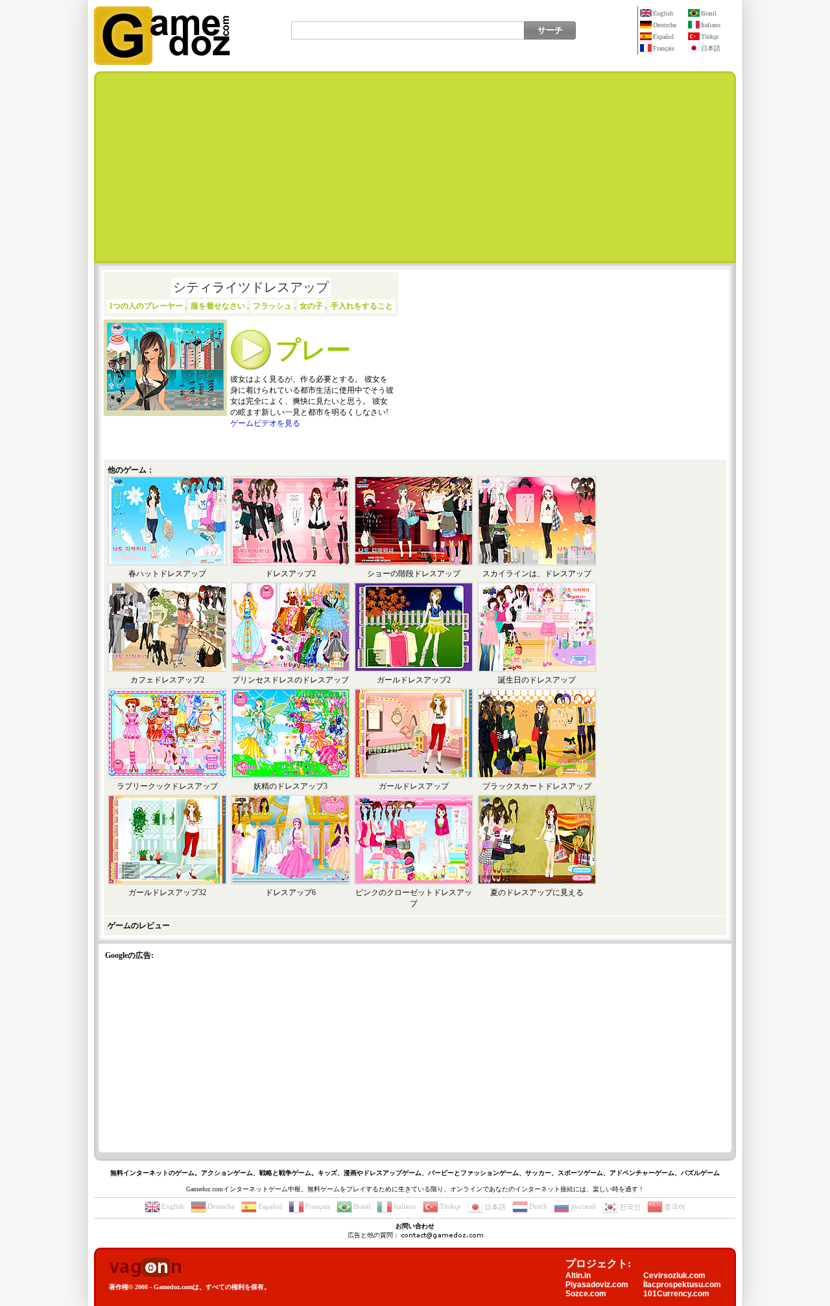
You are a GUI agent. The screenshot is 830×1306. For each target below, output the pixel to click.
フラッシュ (272, 305)
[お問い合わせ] (442, 1235)
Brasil (709, 13)
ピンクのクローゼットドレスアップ (413, 898)
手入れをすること (362, 305)
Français (663, 48)
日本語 (710, 48)
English (663, 13)
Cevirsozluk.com (674, 1275)
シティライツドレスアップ (251, 287)
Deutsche (664, 25)
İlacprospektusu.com (682, 1284)
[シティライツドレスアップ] (165, 407)
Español (663, 36)
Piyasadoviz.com (596, 1284)
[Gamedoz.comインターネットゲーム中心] (162, 62)
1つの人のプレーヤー (146, 305)
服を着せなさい (218, 305)
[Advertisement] (415, 167)
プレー (313, 350)
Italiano (710, 25)
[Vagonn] (145, 1268)
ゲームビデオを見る (265, 423)
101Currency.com (676, 1293)
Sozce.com (585, 1293)
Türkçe (709, 36)
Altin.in (578, 1275)
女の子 (311, 305)
